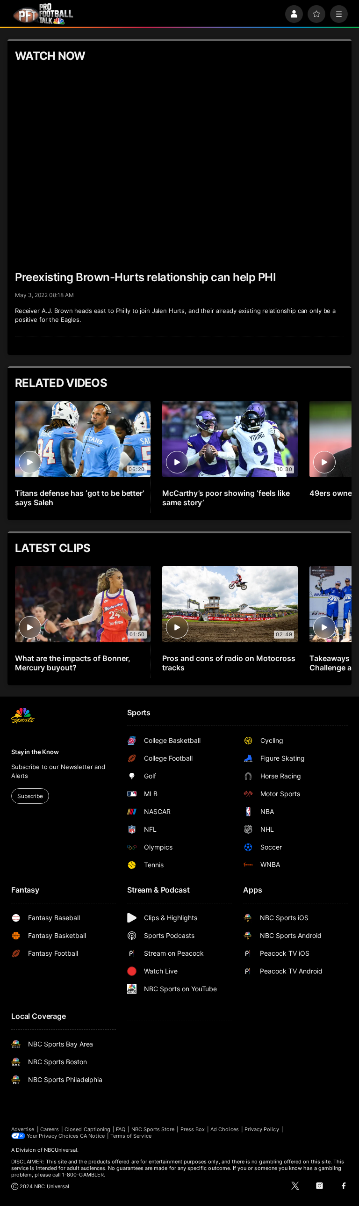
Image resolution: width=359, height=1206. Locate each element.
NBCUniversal (61, 1150)
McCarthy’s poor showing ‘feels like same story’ (225, 497)
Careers (49, 1129)
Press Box (192, 1129)
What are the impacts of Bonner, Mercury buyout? (72, 663)
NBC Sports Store (153, 1129)
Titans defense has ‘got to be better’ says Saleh (79, 497)
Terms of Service (130, 1136)
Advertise (23, 1129)
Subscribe (30, 795)
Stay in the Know (35, 752)
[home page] (43, 13)
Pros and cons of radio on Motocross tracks (228, 663)
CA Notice (92, 1136)
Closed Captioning (87, 1129)
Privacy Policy (261, 1129)
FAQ (120, 1129)
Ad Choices (224, 1129)
